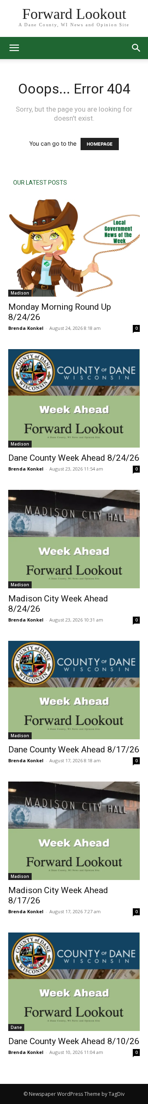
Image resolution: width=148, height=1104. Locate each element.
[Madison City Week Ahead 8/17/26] (74, 831)
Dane (16, 1027)
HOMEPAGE (100, 144)
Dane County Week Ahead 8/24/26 (73, 458)
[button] (136, 48)
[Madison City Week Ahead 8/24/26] (74, 539)
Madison (20, 293)
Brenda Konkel (26, 328)
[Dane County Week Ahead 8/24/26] (74, 398)
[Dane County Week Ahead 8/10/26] (74, 982)
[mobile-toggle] (14, 48)
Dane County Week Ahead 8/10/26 (73, 1041)
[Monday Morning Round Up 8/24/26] (74, 248)
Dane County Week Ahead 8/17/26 (73, 749)
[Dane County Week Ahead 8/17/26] (74, 690)
